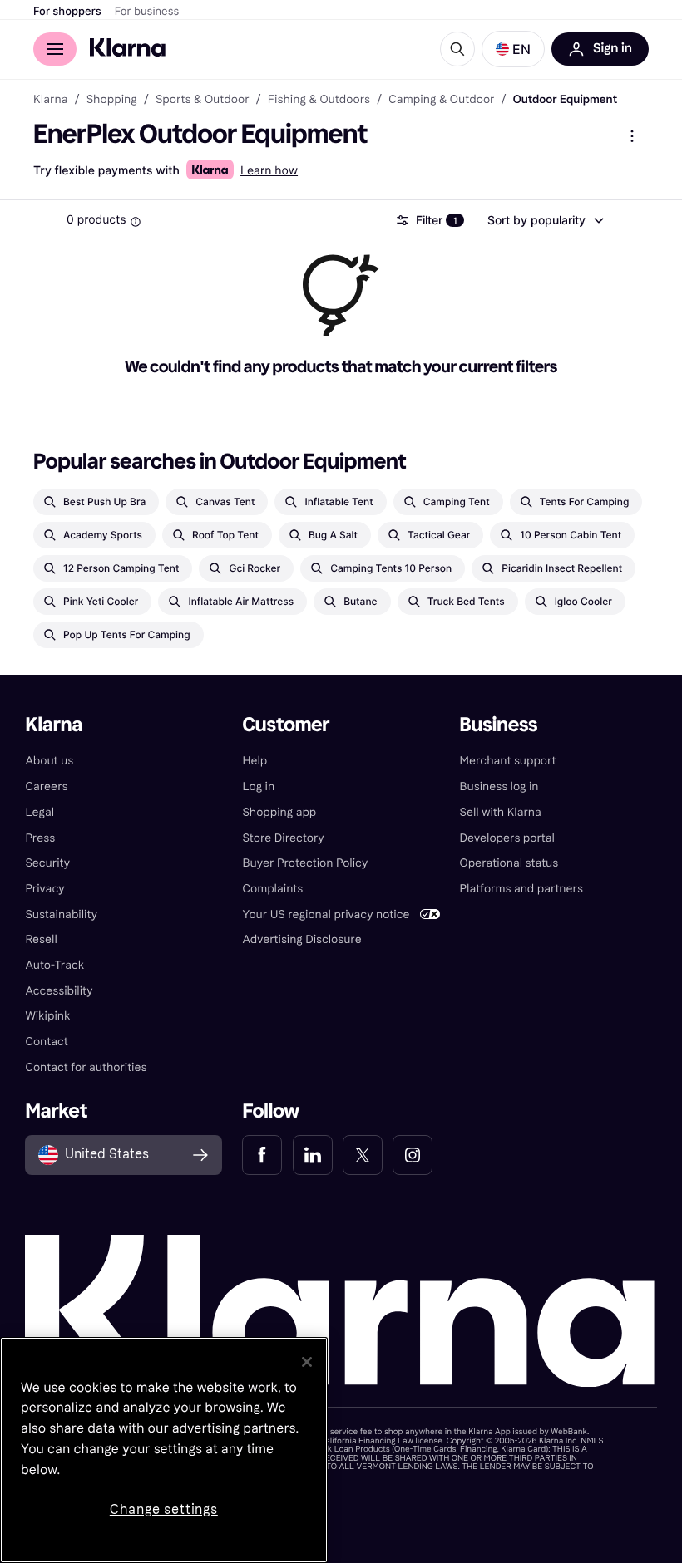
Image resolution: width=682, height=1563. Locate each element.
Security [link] (47, 863)
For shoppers (67, 11)
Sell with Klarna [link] (500, 812)
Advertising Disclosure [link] (301, 939)
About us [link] (49, 761)
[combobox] (544, 220)
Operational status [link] (509, 863)
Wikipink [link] (47, 1016)
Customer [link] (285, 725)
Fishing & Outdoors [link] (319, 99)
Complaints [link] (272, 889)
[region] (164, 1450)
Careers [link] (46, 786)
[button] (513, 49)
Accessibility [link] (58, 991)
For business (147, 11)
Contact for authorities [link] (85, 1067)
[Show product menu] (632, 136)
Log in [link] (258, 786)
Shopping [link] (111, 99)
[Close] (307, 1362)
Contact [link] (46, 1042)
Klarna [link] (50, 99)
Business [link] (499, 725)
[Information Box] (135, 222)
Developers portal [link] (507, 838)
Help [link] (254, 761)
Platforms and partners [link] (521, 889)
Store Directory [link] (283, 838)
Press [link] (40, 838)
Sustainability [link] (61, 914)
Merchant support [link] (508, 761)
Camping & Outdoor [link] (441, 99)
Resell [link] (41, 939)
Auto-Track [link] (54, 965)
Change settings (164, 1509)
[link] (262, 1155)
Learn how (269, 171)
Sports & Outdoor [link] (203, 99)
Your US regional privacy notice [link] (325, 914)
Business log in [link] (499, 786)
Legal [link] (39, 812)
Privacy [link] (44, 889)
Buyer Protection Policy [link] (305, 863)
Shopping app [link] (279, 812)
